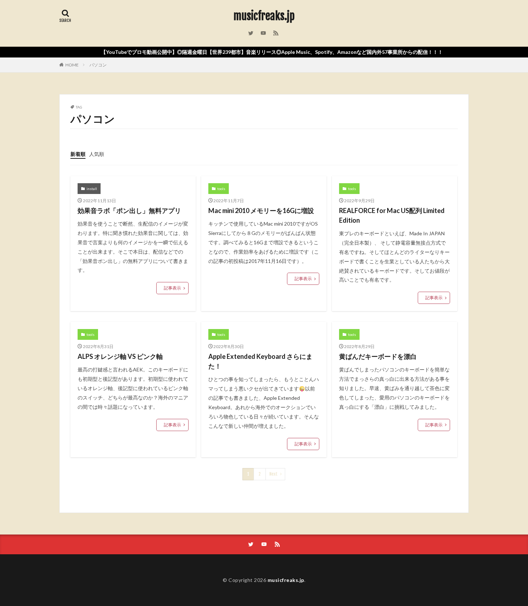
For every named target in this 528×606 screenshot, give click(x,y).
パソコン (98, 65)
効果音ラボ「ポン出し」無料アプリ (129, 210)
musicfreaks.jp (264, 16)
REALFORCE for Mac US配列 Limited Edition (392, 215)
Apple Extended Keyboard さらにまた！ (260, 361)
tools (221, 188)
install (92, 188)
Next (273, 474)
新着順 (77, 154)
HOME (72, 65)
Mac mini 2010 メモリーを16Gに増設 (261, 210)
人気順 (96, 154)
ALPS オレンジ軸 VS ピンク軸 (120, 356)
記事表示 (172, 288)
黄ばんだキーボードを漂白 (378, 356)
